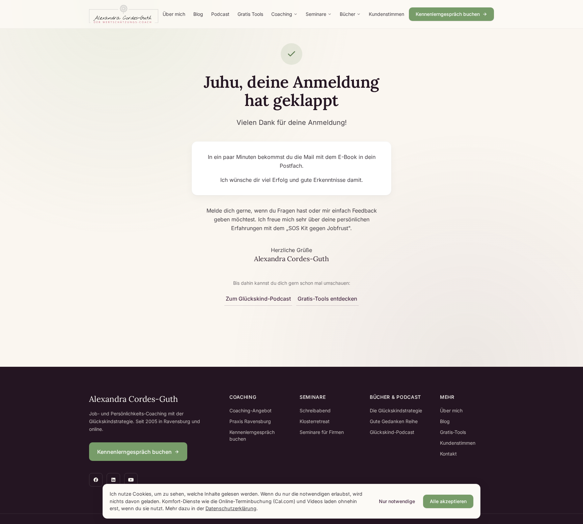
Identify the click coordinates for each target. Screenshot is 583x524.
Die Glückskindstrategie (396, 410)
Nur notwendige (397, 501)
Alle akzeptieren (448, 501)
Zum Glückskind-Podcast (258, 298)
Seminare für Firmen (322, 432)
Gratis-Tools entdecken (327, 298)
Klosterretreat (315, 421)
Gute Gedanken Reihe (394, 421)
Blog (198, 14)
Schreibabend (315, 410)
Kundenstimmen (386, 14)
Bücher (347, 14)
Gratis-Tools (453, 432)
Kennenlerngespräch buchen (448, 14)
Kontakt (448, 454)
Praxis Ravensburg (250, 421)
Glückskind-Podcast (392, 432)
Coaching (281, 14)
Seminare (316, 14)
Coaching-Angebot (250, 410)
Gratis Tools (250, 14)
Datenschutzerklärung (230, 508)
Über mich (174, 14)
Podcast (220, 14)
